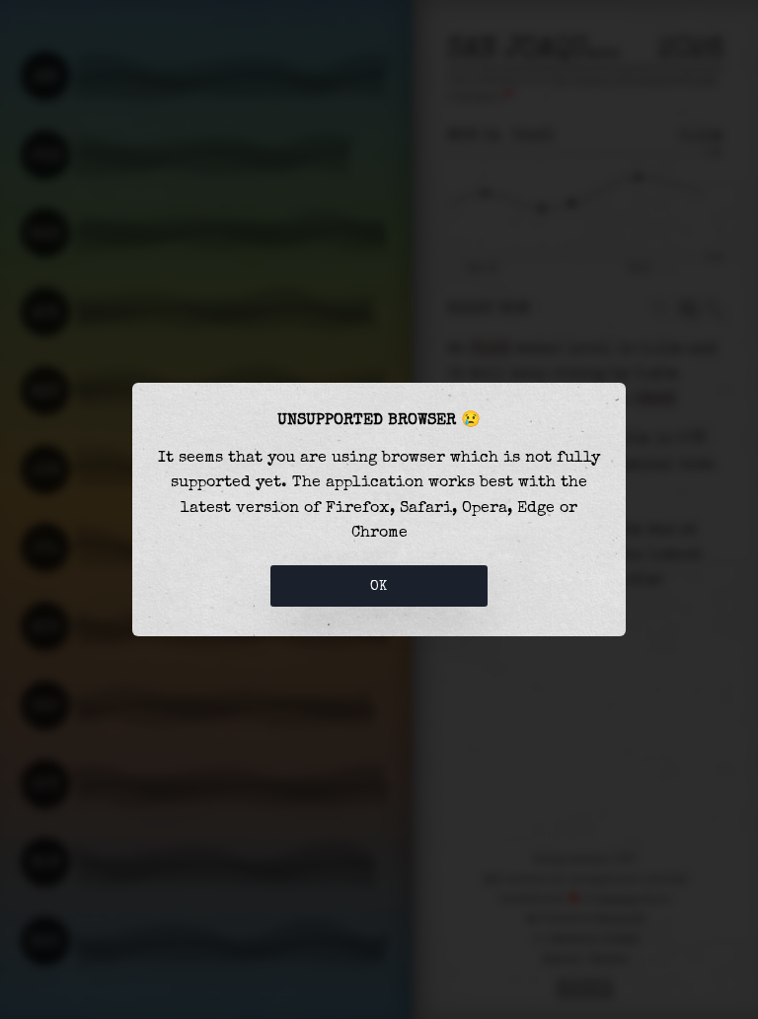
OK (379, 586)
